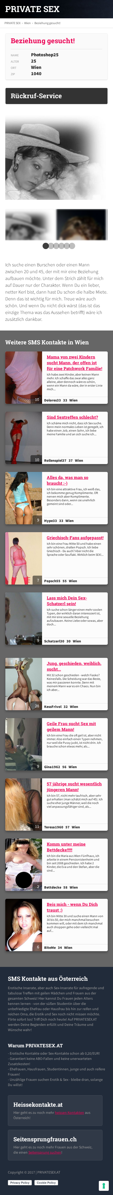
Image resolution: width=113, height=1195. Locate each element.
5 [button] (65, 247)
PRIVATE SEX (32, 9)
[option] (30, 224)
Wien (27, 23)
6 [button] (71, 247)
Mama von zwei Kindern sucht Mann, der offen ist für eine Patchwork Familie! (74, 362)
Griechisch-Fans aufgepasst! (75, 537)
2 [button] (50, 247)
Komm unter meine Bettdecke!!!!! (66, 846)
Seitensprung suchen (44, 1152)
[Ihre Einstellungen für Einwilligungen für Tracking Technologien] (104, 1186)
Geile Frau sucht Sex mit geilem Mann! (71, 726)
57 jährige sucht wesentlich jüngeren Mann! (74, 786)
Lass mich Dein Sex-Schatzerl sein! (67, 600)
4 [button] (60, 247)
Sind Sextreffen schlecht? (72, 417)
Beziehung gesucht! (47, 23)
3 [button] (55, 247)
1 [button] (44, 247)
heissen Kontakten (69, 1112)
